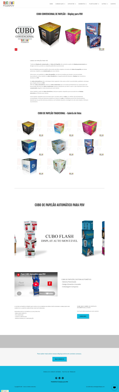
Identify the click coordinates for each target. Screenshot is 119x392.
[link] (8, 3)
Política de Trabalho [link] (68, 372)
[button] (60, 4)
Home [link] (51, 4)
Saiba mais (83, 316)
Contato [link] (113, 4)
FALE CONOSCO (59, 359)
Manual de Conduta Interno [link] (52, 372)
